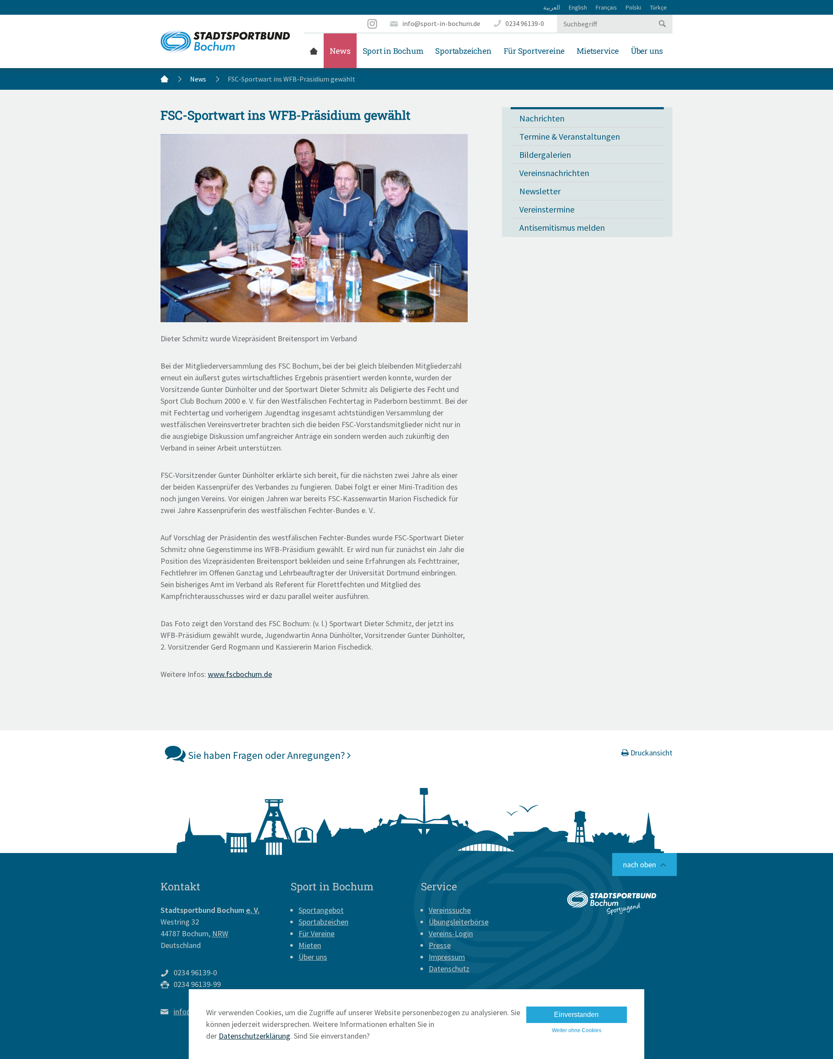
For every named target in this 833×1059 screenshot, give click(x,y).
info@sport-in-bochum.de (441, 23)
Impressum (447, 957)
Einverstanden (576, 1014)
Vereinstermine (546, 209)
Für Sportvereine (534, 51)
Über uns (647, 51)
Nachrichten (541, 118)
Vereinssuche (450, 910)
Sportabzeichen (463, 51)
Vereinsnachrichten (554, 172)
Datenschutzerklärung (254, 1036)
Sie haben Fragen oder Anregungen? (266, 755)
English (578, 7)
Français (606, 7)
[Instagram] (372, 24)
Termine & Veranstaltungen (569, 136)
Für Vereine (316, 933)
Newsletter (540, 191)
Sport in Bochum (393, 51)
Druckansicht (650, 753)
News (340, 51)
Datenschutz (449, 969)
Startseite (314, 50)
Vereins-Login (451, 933)
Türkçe (658, 7)
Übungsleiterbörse (459, 922)
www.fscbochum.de (240, 674)
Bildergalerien (545, 154)
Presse (440, 945)
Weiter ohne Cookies (576, 1030)
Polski (633, 7)
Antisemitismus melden (562, 227)
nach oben (639, 864)
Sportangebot (321, 910)
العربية (551, 7)
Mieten (309, 945)
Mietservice (598, 51)
